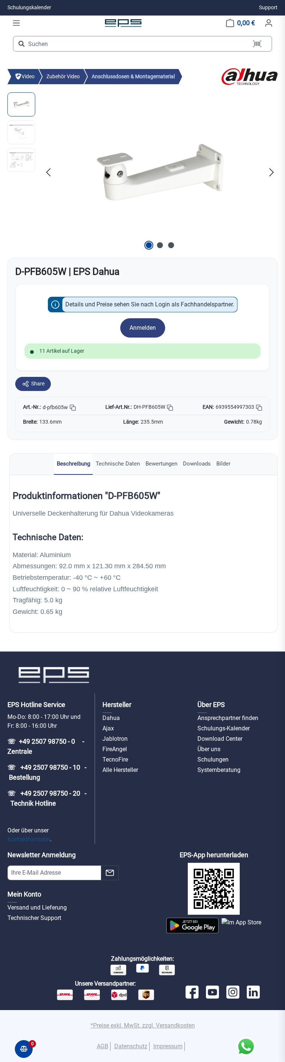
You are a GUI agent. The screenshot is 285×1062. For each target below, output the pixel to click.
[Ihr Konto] (269, 23)
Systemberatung (218, 769)
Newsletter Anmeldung (41, 855)
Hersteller (116, 704)
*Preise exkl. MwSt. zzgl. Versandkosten (143, 1025)
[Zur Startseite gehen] (123, 23)
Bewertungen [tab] (161, 463)
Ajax (108, 728)
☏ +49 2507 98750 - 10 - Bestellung (46, 772)
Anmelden (143, 327)
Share (38, 384)
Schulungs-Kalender (223, 728)
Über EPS (211, 704)
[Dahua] (249, 76)
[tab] (73, 464)
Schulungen (213, 759)
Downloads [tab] (197, 463)
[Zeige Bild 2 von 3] (160, 245)
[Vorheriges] (48, 172)
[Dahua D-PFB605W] (160, 172)
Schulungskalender (29, 7)
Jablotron (115, 738)
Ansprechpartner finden (227, 717)
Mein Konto (24, 894)
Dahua (111, 717)
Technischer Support (34, 917)
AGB (102, 1046)
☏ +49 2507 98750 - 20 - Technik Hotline (46, 798)
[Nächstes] (271, 172)
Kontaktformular (28, 839)
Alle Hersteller (120, 769)
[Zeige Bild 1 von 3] (149, 245)
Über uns (208, 749)
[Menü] (16, 23)
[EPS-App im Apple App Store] (241, 925)
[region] (142, 172)
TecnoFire (115, 759)
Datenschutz (130, 1046)
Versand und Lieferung (37, 907)
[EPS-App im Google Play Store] (192, 925)
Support (268, 7)
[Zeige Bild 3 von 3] (171, 245)
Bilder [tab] (223, 463)
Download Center (219, 738)
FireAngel (114, 749)
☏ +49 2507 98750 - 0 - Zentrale (46, 746)
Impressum (168, 1046)
